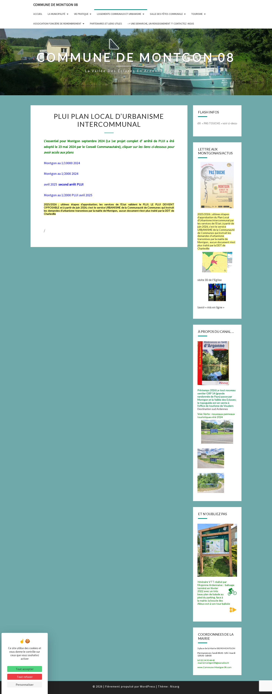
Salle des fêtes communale (166, 14)
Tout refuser (25, 677)
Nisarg (174, 686)
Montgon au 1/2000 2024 (61, 173)
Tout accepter (24, 669)
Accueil (37, 14)
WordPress (147, 686)
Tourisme (197, 14)
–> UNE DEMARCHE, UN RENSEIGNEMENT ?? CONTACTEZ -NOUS (160, 23)
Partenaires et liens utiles (106, 23)
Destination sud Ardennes (213, 408)
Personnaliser (24, 684)
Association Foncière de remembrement (57, 23)
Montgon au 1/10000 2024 (62, 163)
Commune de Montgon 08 (55, 4)
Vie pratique (81, 14)
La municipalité (56, 14)
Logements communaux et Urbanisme (119, 14)
